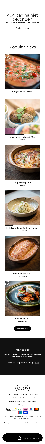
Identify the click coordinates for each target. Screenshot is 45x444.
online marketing (24, 423)
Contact (13, 398)
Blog (31, 394)
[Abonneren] (37, 362)
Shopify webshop (10, 423)
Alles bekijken (22, 329)
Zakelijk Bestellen (13, 394)
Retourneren (31, 401)
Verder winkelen (22, 28)
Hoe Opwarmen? (29, 398)
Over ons (24, 394)
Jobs (36, 394)
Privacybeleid (22, 405)
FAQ (19, 398)
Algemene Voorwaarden (17, 401)
